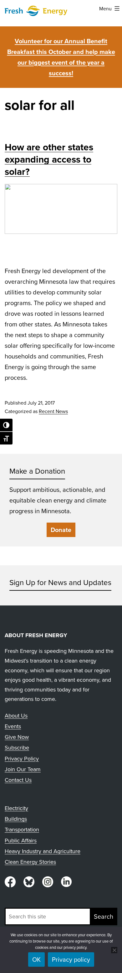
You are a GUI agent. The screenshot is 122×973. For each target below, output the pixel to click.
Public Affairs (21, 840)
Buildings (16, 819)
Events (13, 726)
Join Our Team (23, 769)
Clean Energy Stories (30, 862)
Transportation (22, 829)
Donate (61, 529)
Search (103, 916)
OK (36, 959)
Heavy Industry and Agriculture (42, 851)
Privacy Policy (22, 758)
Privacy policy (71, 959)
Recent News (53, 411)
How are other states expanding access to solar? (49, 159)
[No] (114, 950)
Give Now (17, 737)
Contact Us (18, 780)
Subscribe (17, 747)
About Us (16, 715)
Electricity (16, 808)
